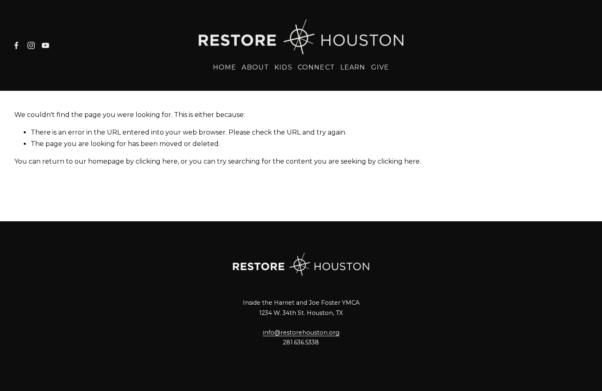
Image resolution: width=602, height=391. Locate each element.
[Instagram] (31, 45)
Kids (283, 67)
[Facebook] (16, 45)
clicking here (157, 161)
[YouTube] (45, 45)
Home (224, 67)
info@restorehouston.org (301, 332)
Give (380, 67)
